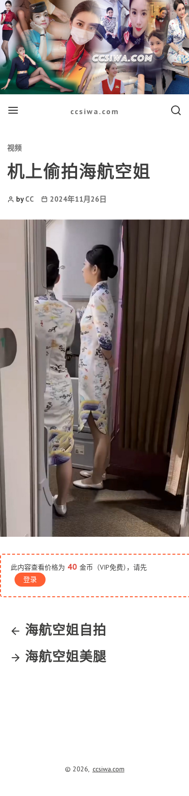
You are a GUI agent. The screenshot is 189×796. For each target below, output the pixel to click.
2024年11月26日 (78, 199)
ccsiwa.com (94, 111)
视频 (14, 147)
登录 (30, 579)
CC (29, 199)
